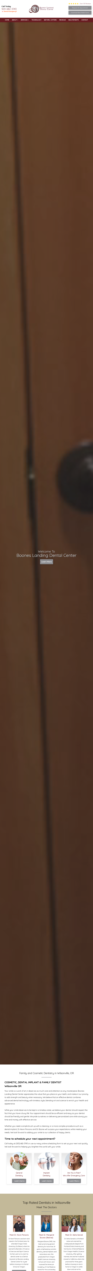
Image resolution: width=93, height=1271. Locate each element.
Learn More (46, 562)
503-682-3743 (9, 8)
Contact (84, 20)
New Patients (73, 20)
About (14, 20)
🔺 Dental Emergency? (9, 11)
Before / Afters (50, 20)
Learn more (19, 1181)
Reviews (62, 20)
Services (24, 20)
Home (7, 20)
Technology (36, 20)
